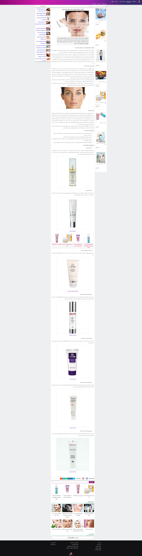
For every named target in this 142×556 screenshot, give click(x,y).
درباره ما (99, 542)
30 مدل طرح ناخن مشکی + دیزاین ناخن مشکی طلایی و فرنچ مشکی (43, 24)
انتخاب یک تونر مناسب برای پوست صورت (56, 514)
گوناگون (112, 1)
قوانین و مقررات (98, 548)
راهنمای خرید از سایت (74, 542)
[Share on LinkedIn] (68, 478)
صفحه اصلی (53, 542)
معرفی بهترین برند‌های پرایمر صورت (89, 514)
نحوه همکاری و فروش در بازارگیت (72, 548)
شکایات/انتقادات (98, 550)
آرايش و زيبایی (128, 1)
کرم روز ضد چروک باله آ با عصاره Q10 (67, 245)
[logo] (139, 1)
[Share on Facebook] (71, 478)
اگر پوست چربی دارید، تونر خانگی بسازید (67, 530)
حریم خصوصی (98, 546)
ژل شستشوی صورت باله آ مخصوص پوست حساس (78, 245)
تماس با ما (99, 544)
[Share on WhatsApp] (66, 478)
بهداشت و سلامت (122, 1)
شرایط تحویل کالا (75, 544)
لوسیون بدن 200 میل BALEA (57, 244)
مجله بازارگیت (134, 1)
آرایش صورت (94, 4)
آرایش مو (98, 4)
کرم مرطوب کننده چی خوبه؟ (56, 529)
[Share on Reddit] (61, 478)
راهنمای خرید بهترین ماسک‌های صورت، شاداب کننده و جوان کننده (78, 530)
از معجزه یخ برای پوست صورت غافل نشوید (78, 514)
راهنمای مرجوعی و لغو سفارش (72, 546)
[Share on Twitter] (73, 478)
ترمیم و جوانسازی (103, 4)
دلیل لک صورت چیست (89, 529)
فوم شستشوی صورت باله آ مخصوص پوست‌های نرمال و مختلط (88, 246)
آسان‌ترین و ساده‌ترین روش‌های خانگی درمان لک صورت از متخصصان (67, 515)
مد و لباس (116, 1)
